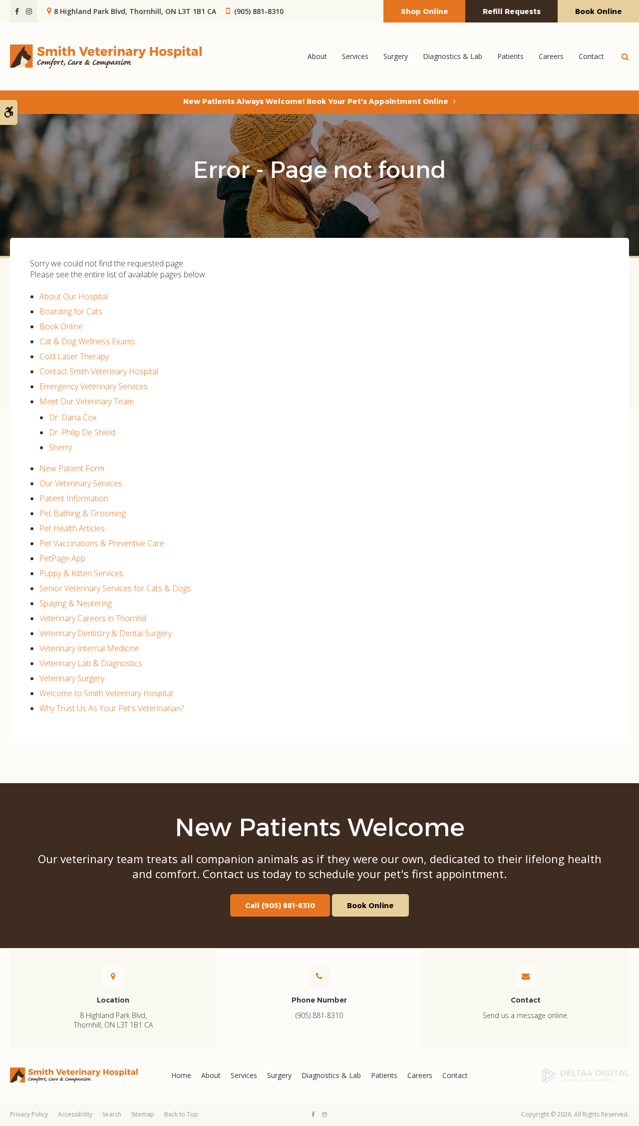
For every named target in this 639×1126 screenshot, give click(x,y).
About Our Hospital (73, 296)
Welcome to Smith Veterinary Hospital (106, 693)
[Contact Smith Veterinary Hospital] (526, 976)
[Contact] (113, 976)
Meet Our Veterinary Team (86, 401)
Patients (384, 1075)
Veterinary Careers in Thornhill (92, 618)
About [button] (317, 56)
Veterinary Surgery (71, 678)
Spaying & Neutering (75, 603)
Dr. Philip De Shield (82, 432)
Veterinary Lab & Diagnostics (90, 663)
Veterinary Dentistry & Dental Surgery (105, 633)
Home (181, 1075)
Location (113, 1000)
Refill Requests (512, 11)
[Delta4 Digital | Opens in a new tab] (559, 1075)
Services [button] (355, 56)
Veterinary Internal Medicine (89, 648)
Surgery (279, 1075)
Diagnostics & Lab (452, 56)
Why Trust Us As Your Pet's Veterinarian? (111, 708)
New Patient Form (71, 468)
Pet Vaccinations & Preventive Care (101, 543)
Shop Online (424, 11)
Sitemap (142, 1114)
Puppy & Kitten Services (81, 573)
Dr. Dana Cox (73, 417)
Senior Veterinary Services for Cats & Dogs (115, 588)
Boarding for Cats (70, 311)
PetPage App (62, 558)
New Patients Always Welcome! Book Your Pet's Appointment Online (315, 101)
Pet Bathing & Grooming (82, 513)
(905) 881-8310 (259, 11)
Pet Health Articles (72, 528)
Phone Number (319, 1000)
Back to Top (181, 1114)
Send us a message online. (526, 1015)
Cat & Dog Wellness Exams (87, 341)
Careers (551, 56)
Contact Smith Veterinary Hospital (98, 371)
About (211, 1075)
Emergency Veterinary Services (93, 386)
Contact (591, 56)
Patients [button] (510, 56)
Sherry (60, 447)
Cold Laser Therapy (74, 356)
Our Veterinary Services (80, 483)
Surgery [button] (395, 56)
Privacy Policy (29, 1114)
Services (244, 1075)
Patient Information (73, 498)
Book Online (598, 11)
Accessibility (75, 1114)
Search (111, 1114)
